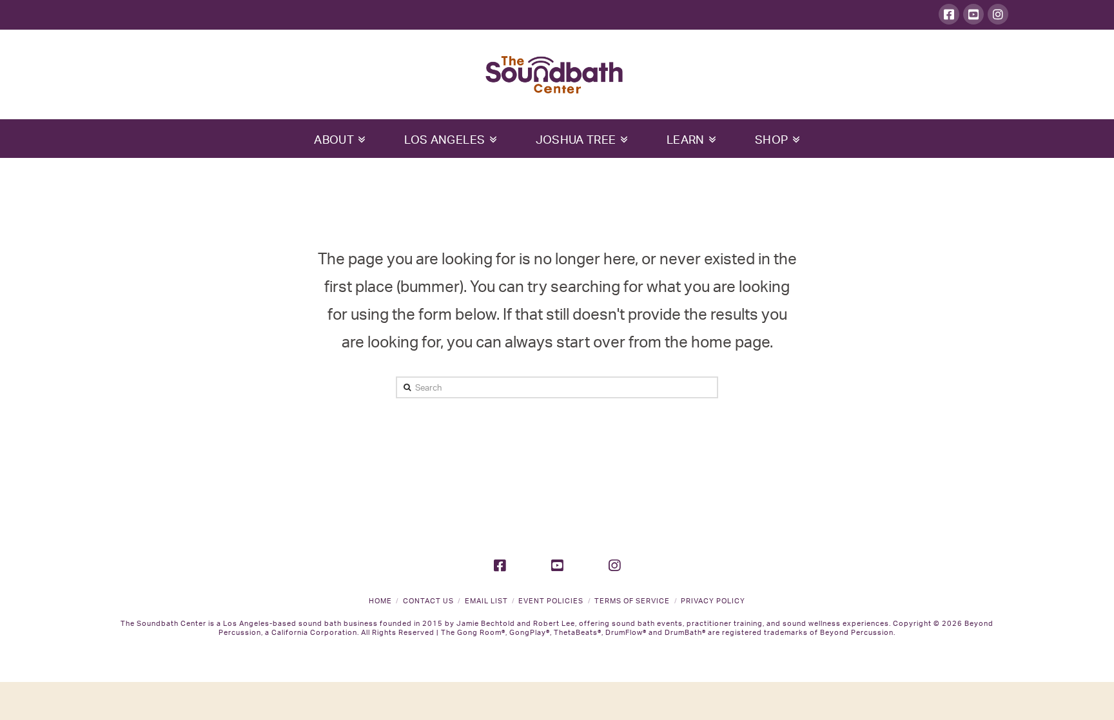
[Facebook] (949, 14)
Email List (486, 600)
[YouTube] (973, 14)
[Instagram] (998, 14)
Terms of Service (632, 600)
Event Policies (550, 600)
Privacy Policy (713, 600)
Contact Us (428, 600)
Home (380, 600)
